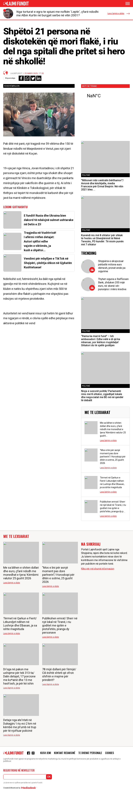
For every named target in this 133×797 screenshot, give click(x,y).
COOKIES (109, 753)
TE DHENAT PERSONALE (90, 753)
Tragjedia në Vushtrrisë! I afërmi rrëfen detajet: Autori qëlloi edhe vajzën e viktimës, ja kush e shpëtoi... (40, 241)
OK (49, 776)
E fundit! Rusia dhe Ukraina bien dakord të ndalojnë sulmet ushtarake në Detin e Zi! (48, 220)
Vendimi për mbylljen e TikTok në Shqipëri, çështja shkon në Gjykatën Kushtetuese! (48, 263)
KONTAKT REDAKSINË (64, 753)
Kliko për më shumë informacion (97, 568)
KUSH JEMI (45, 753)
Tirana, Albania (105, 96)
